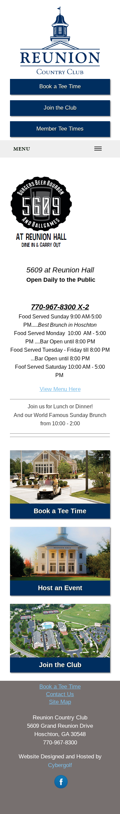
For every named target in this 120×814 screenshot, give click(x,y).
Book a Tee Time (60, 86)
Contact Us (60, 694)
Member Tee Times (60, 129)
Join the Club (60, 108)
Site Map (60, 702)
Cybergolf (60, 765)
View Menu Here (60, 389)
